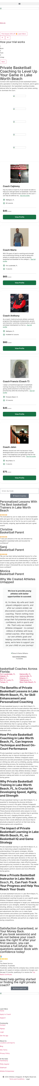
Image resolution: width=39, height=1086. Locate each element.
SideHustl (3, 1067)
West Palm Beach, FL (28, 682)
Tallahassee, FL (26, 680)
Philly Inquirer (4, 1064)
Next (3, 62)
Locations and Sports (7, 1043)
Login (2, 1032)
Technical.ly (4, 1060)
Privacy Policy (5, 1053)
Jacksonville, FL (26, 676)
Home (2, 1011)
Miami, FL (3, 678)
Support (3, 1018)
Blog (1, 1046)
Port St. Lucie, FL (7, 680)
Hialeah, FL (4, 676)
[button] (19, 3)
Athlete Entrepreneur (7, 1071)
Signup (2, 1028)
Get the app (4, 1036)
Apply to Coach (5, 1014)
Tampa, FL (4, 682)
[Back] (2, 38)
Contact (3, 1025)
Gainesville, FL (25, 674)
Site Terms (3, 1050)
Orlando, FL (24, 678)
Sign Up (2, 23)
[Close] (7, 38)
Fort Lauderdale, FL (7, 674)
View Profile (19, 217)
